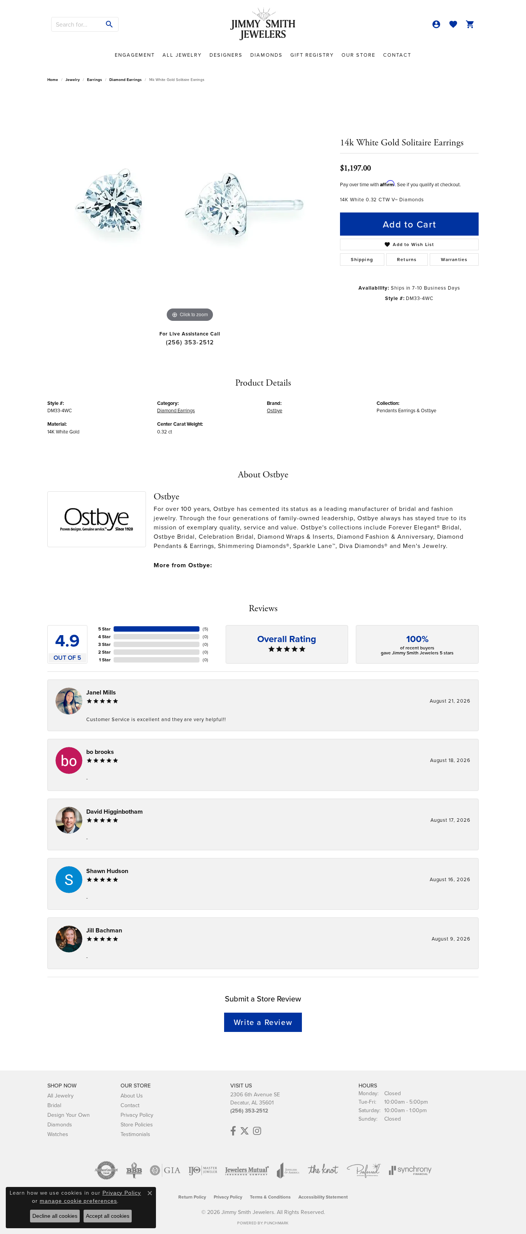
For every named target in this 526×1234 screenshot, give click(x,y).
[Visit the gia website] (165, 1170)
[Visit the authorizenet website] (106, 1170)
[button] (436, 24)
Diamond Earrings (125, 80)
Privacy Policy (137, 1115)
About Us (132, 1095)
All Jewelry (182, 54)
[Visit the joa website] (288, 1170)
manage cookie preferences (78, 1201)
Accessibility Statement (323, 1197)
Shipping (362, 259)
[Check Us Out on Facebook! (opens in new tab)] (233, 1131)
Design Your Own (68, 1115)
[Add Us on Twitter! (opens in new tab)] (244, 1131)
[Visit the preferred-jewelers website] (364, 1170)
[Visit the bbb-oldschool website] (134, 1170)
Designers (226, 54)
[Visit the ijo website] (202, 1170)
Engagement (135, 54)
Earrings (94, 80)
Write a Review (263, 1022)
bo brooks (100, 751)
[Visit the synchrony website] (410, 1170)
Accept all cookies (107, 1216)
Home (52, 80)
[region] (189, 208)
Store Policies (137, 1124)
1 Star (105, 659)
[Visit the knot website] (323, 1170)
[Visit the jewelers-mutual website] (247, 1170)
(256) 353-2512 (190, 342)
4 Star (104, 636)
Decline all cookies (54, 1216)
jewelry (72, 80)
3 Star (104, 644)
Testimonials (135, 1134)
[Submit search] (109, 24)
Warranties (454, 259)
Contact (397, 54)
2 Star (104, 652)
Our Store (358, 54)
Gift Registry (312, 54)
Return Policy (192, 1197)
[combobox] (76, 24)
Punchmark (276, 1223)
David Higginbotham (114, 811)
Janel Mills (101, 692)
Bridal (54, 1105)
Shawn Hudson (107, 870)
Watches (57, 1134)
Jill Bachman (104, 930)
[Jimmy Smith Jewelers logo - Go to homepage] (263, 24)
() (205, 628)
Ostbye (274, 410)
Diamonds (266, 54)
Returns (407, 259)
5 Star (104, 628)
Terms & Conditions (270, 1197)
